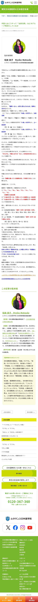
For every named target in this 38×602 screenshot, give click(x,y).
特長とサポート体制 (26, 540)
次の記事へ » (31, 412)
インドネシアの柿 (7, 459)
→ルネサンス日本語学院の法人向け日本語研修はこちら (19, 275)
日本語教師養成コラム (26, 563)
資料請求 (19, 473)
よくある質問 (23, 574)
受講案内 (5, 574)
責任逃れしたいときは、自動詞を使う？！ (14, 455)
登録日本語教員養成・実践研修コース (10, 562)
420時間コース (7, 566)
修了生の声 (23, 570)
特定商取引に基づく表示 (10, 579)
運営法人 (22, 586)
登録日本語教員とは (9, 545)
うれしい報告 (5, 448)
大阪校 (21, 555)
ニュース (22, 561)
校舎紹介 (22, 545)
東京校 (21, 547)
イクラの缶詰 (5, 452)
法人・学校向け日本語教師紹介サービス (27, 583)
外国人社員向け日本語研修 (27, 578)
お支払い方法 (6, 577)
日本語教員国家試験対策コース (10, 569)
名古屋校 (22, 552)
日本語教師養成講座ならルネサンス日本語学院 (16, 279)
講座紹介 (5, 558)
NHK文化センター (11, 341)
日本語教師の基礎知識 (9, 547)
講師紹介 (22, 543)
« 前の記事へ (7, 412)
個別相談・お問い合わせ (19, 486)
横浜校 (21, 550)
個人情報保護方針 (25, 589)
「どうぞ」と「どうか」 (8, 444)
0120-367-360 (19, 501)
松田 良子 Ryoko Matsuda (17, 59)
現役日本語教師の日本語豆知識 (27, 567)
